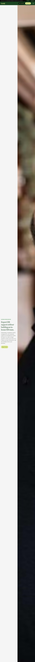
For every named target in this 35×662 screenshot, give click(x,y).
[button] (33, 3)
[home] (3, 3)
